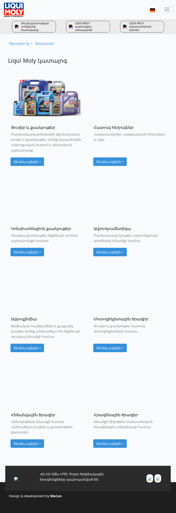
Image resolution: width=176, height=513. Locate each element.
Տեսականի (44, 43)
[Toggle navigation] (167, 9)
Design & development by (35, 496)
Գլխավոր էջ (19, 43)
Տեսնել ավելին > (27, 161)
